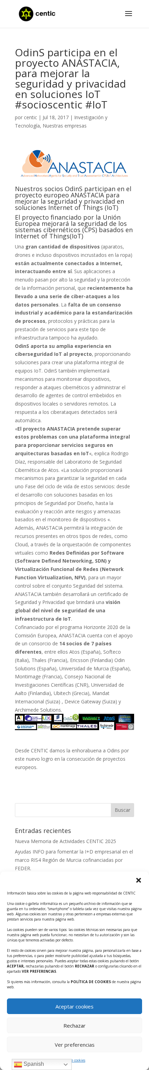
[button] (138, 880)
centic (30, 117)
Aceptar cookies (74, 1006)
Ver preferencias (75, 1044)
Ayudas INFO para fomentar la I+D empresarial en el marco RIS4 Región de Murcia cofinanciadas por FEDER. (74, 860)
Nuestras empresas (65, 125)
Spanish (33, 1064)
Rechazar (74, 1025)
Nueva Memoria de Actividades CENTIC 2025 (65, 841)
